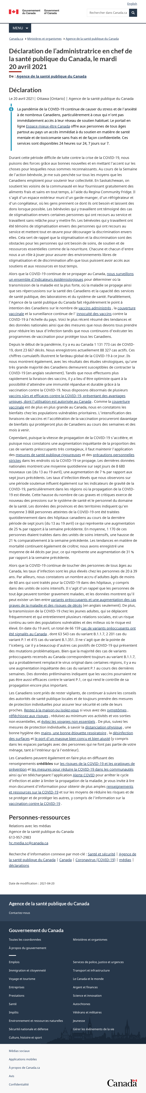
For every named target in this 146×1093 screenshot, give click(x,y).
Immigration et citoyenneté (27, 970)
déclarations (19, 865)
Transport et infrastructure (91, 970)
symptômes (117, 710)
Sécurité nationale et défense (28, 1029)
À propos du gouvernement (27, 948)
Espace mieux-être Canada (48, 126)
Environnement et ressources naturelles (36, 1021)
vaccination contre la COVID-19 (34, 803)
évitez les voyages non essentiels (68, 721)
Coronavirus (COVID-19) (95, 859)
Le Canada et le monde (88, 979)
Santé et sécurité (101, 854)
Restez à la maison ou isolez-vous (51, 710)
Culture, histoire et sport (25, 1037)
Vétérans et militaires (87, 1012)
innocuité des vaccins (94, 313)
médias (125, 859)
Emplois (14, 962)
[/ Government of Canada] (34, 11)
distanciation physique (103, 727)
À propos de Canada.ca (24, 1068)
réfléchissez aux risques (28, 715)
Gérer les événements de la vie (93, 1029)
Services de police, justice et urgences (98, 962)
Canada (65, 859)
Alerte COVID (84, 775)
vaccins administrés (95, 308)
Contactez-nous (19, 913)
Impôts (14, 1012)
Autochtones (81, 1004)
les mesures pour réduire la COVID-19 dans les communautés (83, 769)
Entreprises (16, 987)
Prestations (16, 996)
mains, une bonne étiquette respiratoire (73, 733)
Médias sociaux (19, 1051)
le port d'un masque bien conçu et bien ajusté (72, 738)
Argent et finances (85, 987)
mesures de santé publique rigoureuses (48, 454)
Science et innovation (87, 996)
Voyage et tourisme (22, 979)
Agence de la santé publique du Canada (92, 39)
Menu (22, 28)
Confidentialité (19, 1084)
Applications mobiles (23, 1059)
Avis (11, 1076)
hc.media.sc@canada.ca (28, 843)
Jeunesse (79, 1021)
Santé (13, 1004)
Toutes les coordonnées (25, 940)
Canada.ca (16, 39)
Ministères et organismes (44, 39)
